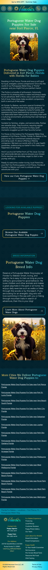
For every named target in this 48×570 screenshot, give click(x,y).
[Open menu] (3, 8)
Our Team (28, 532)
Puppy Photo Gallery (32, 529)
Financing (28, 521)
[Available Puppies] (10, 8)
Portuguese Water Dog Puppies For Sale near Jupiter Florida (22, 426)
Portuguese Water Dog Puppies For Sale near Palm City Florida (23, 410)
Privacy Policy (37, 567)
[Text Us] (44, 8)
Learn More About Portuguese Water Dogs (21, 311)
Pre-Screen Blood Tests (33, 553)
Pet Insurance (30, 550)
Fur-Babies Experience (33, 518)
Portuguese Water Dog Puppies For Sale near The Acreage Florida (20, 450)
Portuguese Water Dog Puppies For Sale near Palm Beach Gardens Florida (24, 442)
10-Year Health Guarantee (34, 547)
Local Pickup (29, 524)
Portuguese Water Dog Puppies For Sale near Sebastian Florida (23, 418)
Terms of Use (36, 564)
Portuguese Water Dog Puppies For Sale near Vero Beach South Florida (23, 402)
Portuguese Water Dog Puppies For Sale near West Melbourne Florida (21, 466)
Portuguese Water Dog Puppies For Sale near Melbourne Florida (23, 458)
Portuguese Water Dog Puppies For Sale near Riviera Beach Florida (22, 474)
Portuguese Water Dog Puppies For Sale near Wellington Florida (23, 498)
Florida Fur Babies (8, 510)
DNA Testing (29, 558)
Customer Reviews (32, 526)
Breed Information (31, 538)
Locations (21, 510)
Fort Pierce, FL (33, 510)
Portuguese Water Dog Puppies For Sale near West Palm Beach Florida (23, 490)
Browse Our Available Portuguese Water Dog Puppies (21, 233)
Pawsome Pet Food (32, 555)
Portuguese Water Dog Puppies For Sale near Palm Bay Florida (22, 434)
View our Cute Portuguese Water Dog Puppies (24, 177)
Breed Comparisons (32, 541)
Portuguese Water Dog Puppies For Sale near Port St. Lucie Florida (22, 393)
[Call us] (38, 8)
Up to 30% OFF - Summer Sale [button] (24, 2)
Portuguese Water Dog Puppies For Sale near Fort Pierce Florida (23, 385)
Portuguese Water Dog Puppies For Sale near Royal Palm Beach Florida (23, 482)
